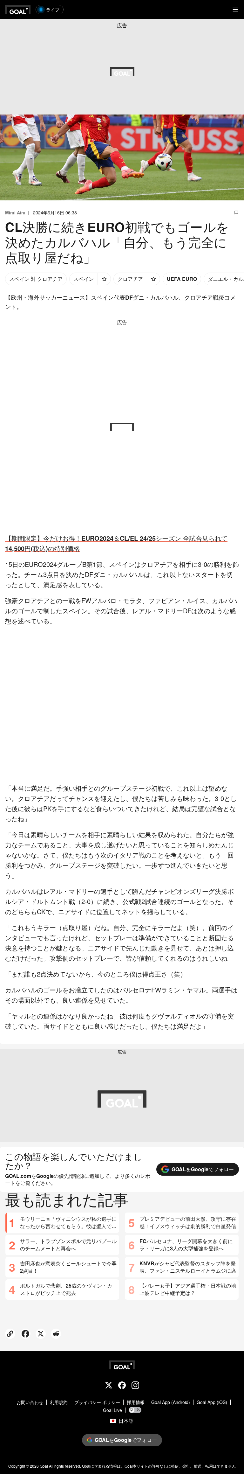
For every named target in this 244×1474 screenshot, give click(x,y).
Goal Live (112, 1410)
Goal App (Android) (170, 1402)
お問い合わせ (30, 1402)
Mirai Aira (15, 212)
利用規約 (59, 1402)
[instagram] (135, 1386)
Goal (44, 1466)
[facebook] (122, 1386)
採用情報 (136, 1402)
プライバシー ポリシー (97, 1402)
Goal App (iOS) (212, 1402)
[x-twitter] (109, 1386)
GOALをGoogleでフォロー (203, 1169)
